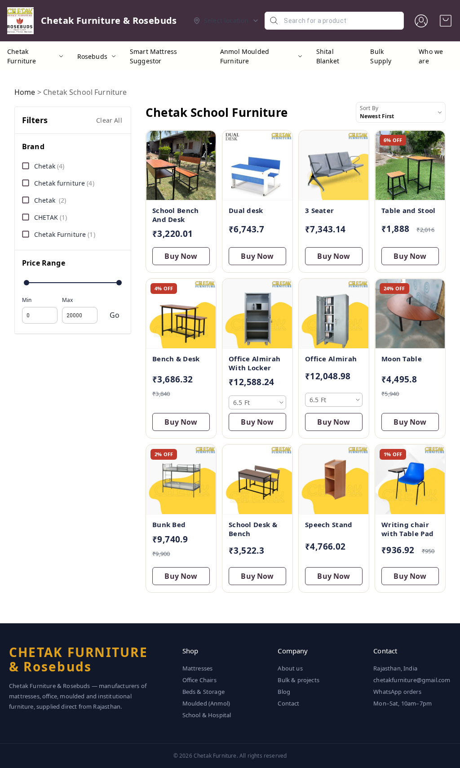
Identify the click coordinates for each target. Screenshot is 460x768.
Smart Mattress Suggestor (153, 56)
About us (290, 668)
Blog (284, 692)
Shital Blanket (327, 56)
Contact (288, 703)
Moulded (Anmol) (206, 703)
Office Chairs (199, 680)
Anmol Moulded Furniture (244, 56)
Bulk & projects (298, 680)
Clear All (109, 120)
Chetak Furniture (21, 56)
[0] (445, 20)
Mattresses (197, 668)
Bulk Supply (380, 56)
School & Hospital (206, 715)
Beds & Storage (203, 692)
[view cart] (445, 20)
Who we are (431, 56)
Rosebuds (92, 56)
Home (24, 92)
